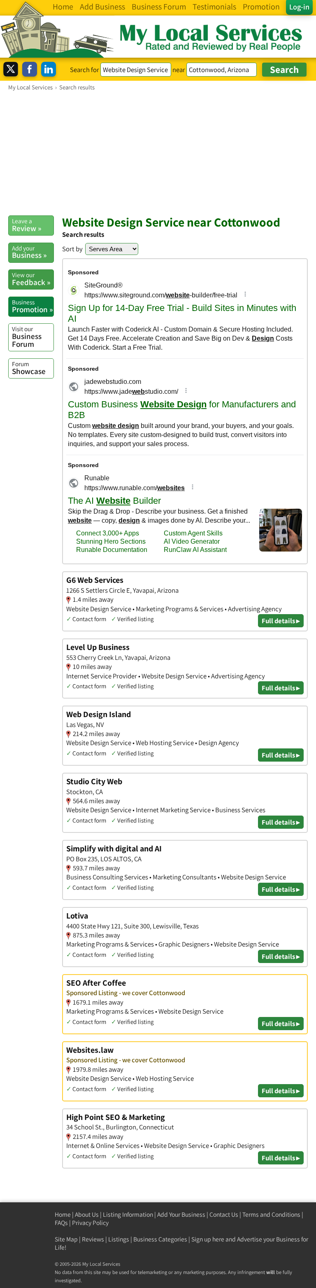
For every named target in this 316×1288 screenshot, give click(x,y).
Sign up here (207, 1239)
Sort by (72, 248)
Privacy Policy (90, 1223)
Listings (118, 1239)
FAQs (61, 1223)
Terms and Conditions (271, 1214)
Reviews (93, 1239)
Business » (29, 252)
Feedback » (31, 279)
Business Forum (27, 337)
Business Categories (160, 1239)
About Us (87, 1214)
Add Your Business (181, 1214)
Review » (26, 225)
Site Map (66, 1239)
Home (63, 1214)
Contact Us (223, 1214)
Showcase (29, 368)
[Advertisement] (158, 152)
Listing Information (128, 1214)
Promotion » (32, 306)
